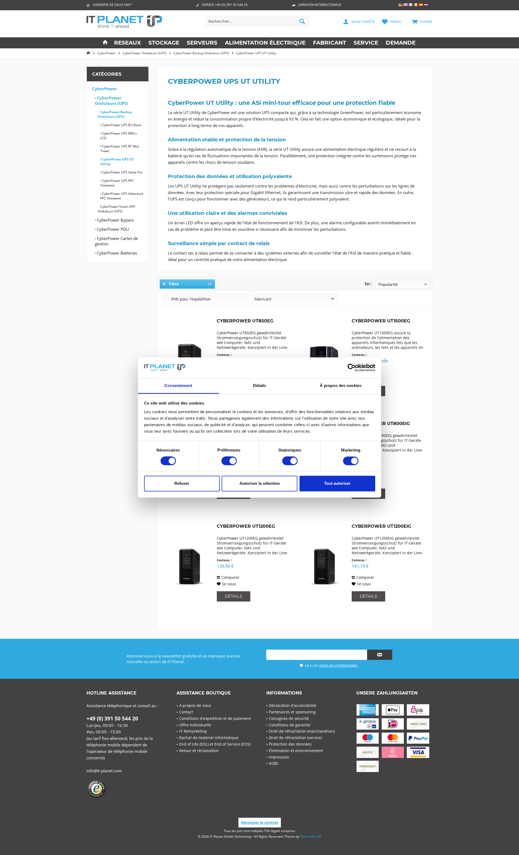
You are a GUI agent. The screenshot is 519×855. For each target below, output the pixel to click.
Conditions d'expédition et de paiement (215, 718)
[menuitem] (419, 21)
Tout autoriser (337, 483)
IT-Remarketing (193, 731)
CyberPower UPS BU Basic (121, 125)
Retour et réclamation (199, 750)
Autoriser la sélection (259, 483)
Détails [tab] (259, 385)
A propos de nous (195, 705)
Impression (279, 757)
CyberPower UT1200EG (246, 526)
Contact (186, 711)
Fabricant (262, 299)
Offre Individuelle (195, 724)
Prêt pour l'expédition (191, 299)
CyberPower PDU (112, 229)
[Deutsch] (400, 4)
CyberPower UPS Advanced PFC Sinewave (121, 196)
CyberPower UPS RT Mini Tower (119, 148)
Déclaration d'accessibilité (292, 705)
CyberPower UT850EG (245, 320)
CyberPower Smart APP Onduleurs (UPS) (116, 208)
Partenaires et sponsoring (292, 711)
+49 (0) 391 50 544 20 (112, 718)
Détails (233, 596)
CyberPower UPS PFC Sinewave (117, 183)
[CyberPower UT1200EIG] (323, 567)
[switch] (229, 461)
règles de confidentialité (338, 665)
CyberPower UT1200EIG (381, 526)
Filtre (173, 283)
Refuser (181, 483)
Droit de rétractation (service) (295, 737)
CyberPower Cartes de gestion (116, 241)
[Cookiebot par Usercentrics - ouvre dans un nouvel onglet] (351, 368)
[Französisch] (411, 4)
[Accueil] (105, 42)
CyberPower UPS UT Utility (117, 161)
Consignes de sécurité (289, 718)
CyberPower (104, 88)
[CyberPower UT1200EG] (188, 567)
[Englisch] (406, 4)
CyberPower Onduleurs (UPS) (111, 100)
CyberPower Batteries (116, 253)
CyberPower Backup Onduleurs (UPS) (115, 114)
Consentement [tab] (178, 385)
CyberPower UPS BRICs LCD (118, 135)
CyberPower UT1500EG (381, 320)
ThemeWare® (310, 836)
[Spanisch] (421, 4)
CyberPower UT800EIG (381, 423)
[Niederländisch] (426, 4)
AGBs (273, 763)
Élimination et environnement (296, 750)
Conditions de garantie (289, 724)
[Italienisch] (416, 4)
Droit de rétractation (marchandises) (302, 731)
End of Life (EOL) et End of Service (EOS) (215, 744)
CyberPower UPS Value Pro (121, 172)
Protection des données (290, 744)
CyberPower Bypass (115, 220)
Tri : (368, 283)
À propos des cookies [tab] (340, 385)
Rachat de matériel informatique (208, 737)
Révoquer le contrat (259, 822)
